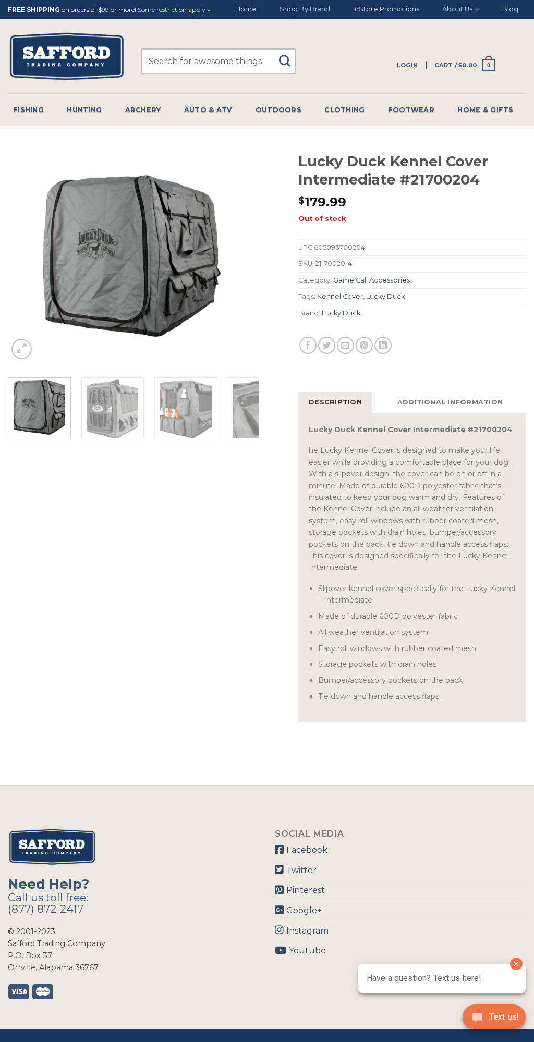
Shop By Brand (305, 9)
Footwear (411, 110)
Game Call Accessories (371, 280)
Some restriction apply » (174, 10)
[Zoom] (21, 349)
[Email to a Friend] (345, 345)
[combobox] (218, 61)
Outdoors (278, 110)
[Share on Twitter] (326, 345)
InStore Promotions (386, 9)
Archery (143, 110)
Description (335, 402)
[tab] (335, 402)
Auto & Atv (208, 110)
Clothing (344, 110)
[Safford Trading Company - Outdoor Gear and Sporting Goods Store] (67, 56)
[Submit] (288, 56)
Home (246, 9)
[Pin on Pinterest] (364, 345)
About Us (457, 9)
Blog (510, 9)
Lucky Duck (385, 296)
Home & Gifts (485, 110)
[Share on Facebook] (308, 345)
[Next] (241, 254)
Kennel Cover (340, 296)
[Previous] (26, 254)
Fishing (28, 110)
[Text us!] (494, 1020)
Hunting (84, 110)
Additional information (450, 402)
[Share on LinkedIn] (383, 345)
